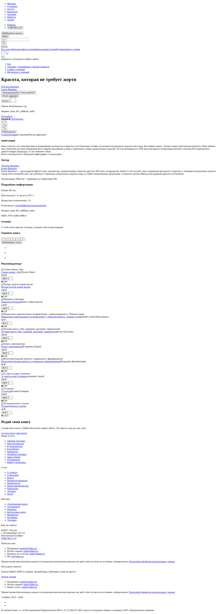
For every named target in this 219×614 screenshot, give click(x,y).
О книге (5, 134)
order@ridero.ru (37, 554)
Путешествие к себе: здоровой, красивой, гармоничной (29, 331)
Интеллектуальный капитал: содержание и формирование (30, 361)
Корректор (12, 451)
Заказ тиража (13, 457)
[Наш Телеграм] (8, 605)
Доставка (12, 520)
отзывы (13, 134)
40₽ (4, 413)
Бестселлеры (29, 49)
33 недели (6, 391)
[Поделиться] (4, 127)
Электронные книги (17, 504)
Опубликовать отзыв (11, 242)
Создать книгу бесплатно (14, 433)
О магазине (13, 475)
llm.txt (10, 494)
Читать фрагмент (10, 96)
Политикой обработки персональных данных (152, 561)
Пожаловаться (8, 132)
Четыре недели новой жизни (15, 287)
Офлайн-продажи (16, 441)
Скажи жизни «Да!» (11, 272)
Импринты (17, 49)
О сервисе (12, 6)
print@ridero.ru (30, 551)
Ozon (17, 205)
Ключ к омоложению (12, 346)
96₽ (4, 323)
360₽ (4, 353)
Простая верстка (15, 443)
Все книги (6, 49)
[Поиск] (4, 43)
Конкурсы (12, 11)
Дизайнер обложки (17, 454)
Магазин (11, 3)
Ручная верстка (15, 446)
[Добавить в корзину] (13, 100)
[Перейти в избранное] (3, 53)
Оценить (18, 119)
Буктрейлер (13, 449)
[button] (109, 43)
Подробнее (6, 116)
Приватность (13, 483)
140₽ (4, 308)
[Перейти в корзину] (7, 53)
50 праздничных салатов (13, 406)
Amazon (35, 205)
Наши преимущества (17, 486)
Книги (10, 478)
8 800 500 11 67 (9, 538)
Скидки (52, 49)
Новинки (12, 509)
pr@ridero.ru (17, 556)
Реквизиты (12, 488)
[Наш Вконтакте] (8, 602)
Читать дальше (8, 576)
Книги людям (73, 49)
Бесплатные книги (16, 512)
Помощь (11, 25)
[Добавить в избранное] (4, 122)
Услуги (10, 9)
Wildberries (25, 205)
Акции (10, 19)
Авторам (11, 14)
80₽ (4, 368)
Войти (5, 36)
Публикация (13, 459)
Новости (11, 17)
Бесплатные (42, 49)
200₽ (4, 279)
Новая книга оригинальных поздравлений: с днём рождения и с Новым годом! (41, 316)
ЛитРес (42, 205)
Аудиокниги (13, 506)
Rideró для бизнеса (16, 462)
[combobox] (109, 39)
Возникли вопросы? (17, 480)
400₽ (4, 338)
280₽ (4, 383)
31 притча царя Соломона (14, 376)
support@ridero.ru (28, 548)
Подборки (61, 49)
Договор (11, 491)
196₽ (4, 293)
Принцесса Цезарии (11, 302)
